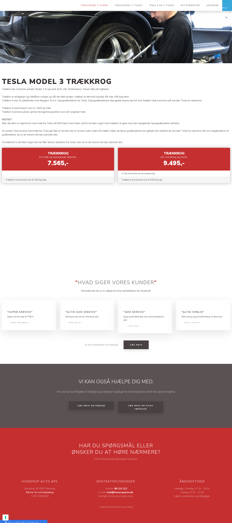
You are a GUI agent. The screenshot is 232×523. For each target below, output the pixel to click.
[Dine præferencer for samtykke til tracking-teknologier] (6, 517)
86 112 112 (120, 488)
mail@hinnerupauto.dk (120, 492)
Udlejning (212, 5)
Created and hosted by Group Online (116, 507)
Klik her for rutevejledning (40, 492)
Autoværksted (190, 5)
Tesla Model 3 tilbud (94, 5)
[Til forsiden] (39, 5)
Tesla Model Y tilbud (128, 5)
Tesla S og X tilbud (161, 5)
